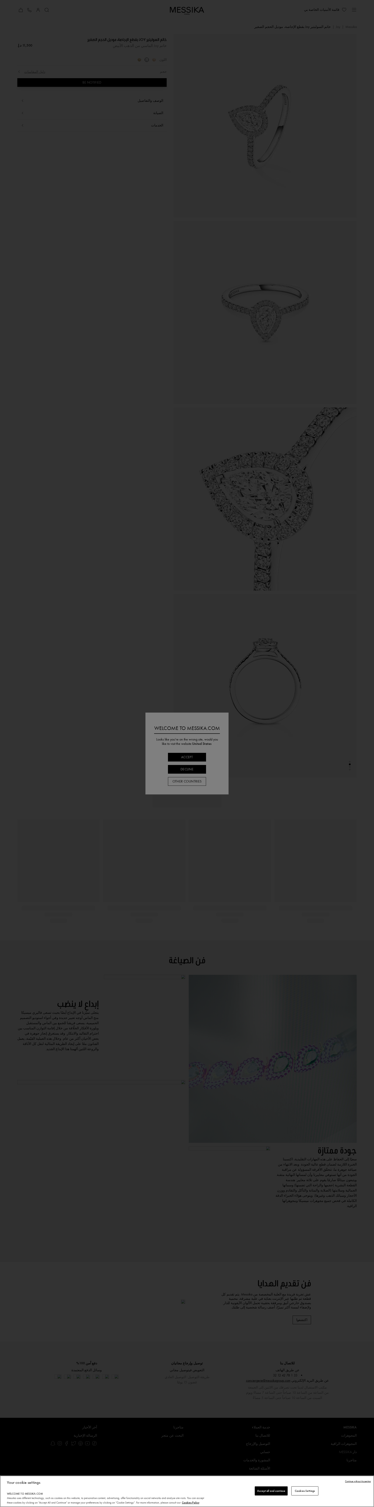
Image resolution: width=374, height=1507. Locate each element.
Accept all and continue (271, 1491)
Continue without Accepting (358, 1481)
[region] (187, 1491)
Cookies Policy (190, 1502)
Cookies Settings (305, 1491)
